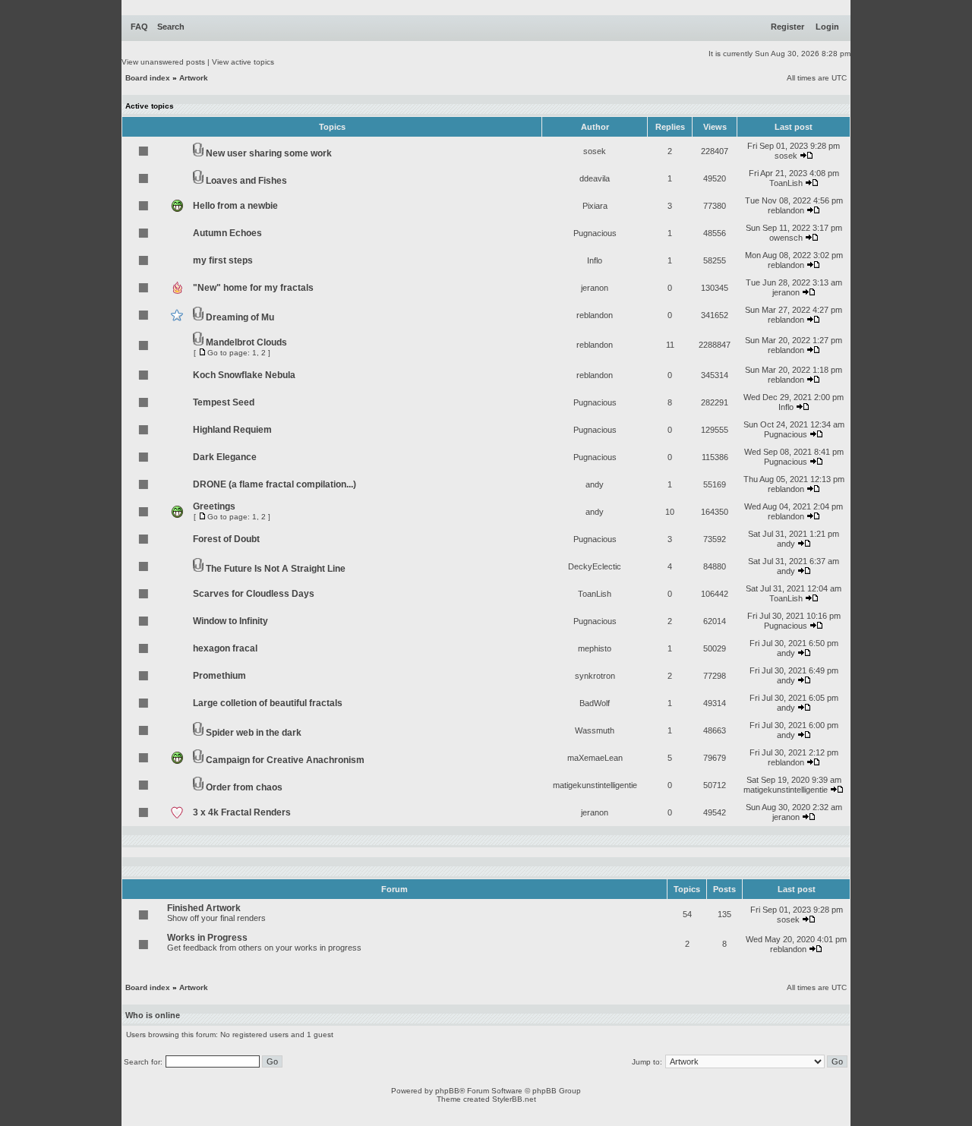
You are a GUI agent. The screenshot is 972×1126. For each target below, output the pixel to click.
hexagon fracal (225, 648)
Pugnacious (595, 233)
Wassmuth (594, 730)
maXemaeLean (595, 757)
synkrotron (595, 675)
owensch (786, 237)
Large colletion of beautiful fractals (267, 703)
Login (827, 26)
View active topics (243, 62)
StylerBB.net (514, 1099)
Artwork (193, 78)
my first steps (223, 260)
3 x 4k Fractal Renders (242, 812)
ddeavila (594, 178)
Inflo (594, 260)
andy (594, 484)
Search (171, 26)
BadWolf (594, 703)
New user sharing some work (269, 153)
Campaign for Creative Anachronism (285, 760)
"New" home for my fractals (253, 287)
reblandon (786, 210)
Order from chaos (244, 787)
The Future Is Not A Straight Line (276, 568)
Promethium (219, 675)
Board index (147, 78)
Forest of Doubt (226, 539)
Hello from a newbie (235, 205)
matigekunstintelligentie (595, 785)
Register (787, 26)
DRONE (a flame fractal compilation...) (274, 484)
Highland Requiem (232, 429)
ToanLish (786, 183)
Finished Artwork (204, 908)
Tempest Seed (223, 402)
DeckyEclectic (594, 566)
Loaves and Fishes (246, 180)
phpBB (447, 1091)
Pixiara (595, 205)
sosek (594, 151)
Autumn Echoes (227, 233)
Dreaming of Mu (240, 317)
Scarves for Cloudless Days (253, 593)
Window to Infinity (230, 621)
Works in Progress (207, 937)
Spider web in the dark (253, 732)
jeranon (594, 287)
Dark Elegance (225, 457)
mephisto (594, 648)
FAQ (139, 26)
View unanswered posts (163, 62)
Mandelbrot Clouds (246, 342)
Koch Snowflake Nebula (244, 375)
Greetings (214, 506)
